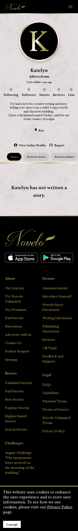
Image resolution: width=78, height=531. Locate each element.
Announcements (55, 288)
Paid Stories (14, 318)
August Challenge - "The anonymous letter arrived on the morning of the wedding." (19, 463)
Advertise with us (18, 335)
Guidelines (50, 393)
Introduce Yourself (56, 296)
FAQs (46, 385)
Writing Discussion (57, 318)
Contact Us (13, 343)
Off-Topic (49, 348)
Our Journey (15, 288)
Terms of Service (55, 409)
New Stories (14, 399)
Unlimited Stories (18, 383)
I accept (11, 524)
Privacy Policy (53, 431)
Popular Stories (17, 408)
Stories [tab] (14, 156)
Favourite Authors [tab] (64, 156)
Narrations (13, 326)
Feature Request (17, 351)
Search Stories (16, 429)
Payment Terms (54, 401)
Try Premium (15, 310)
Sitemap (11, 360)
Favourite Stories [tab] (36, 156)
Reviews (48, 340)
